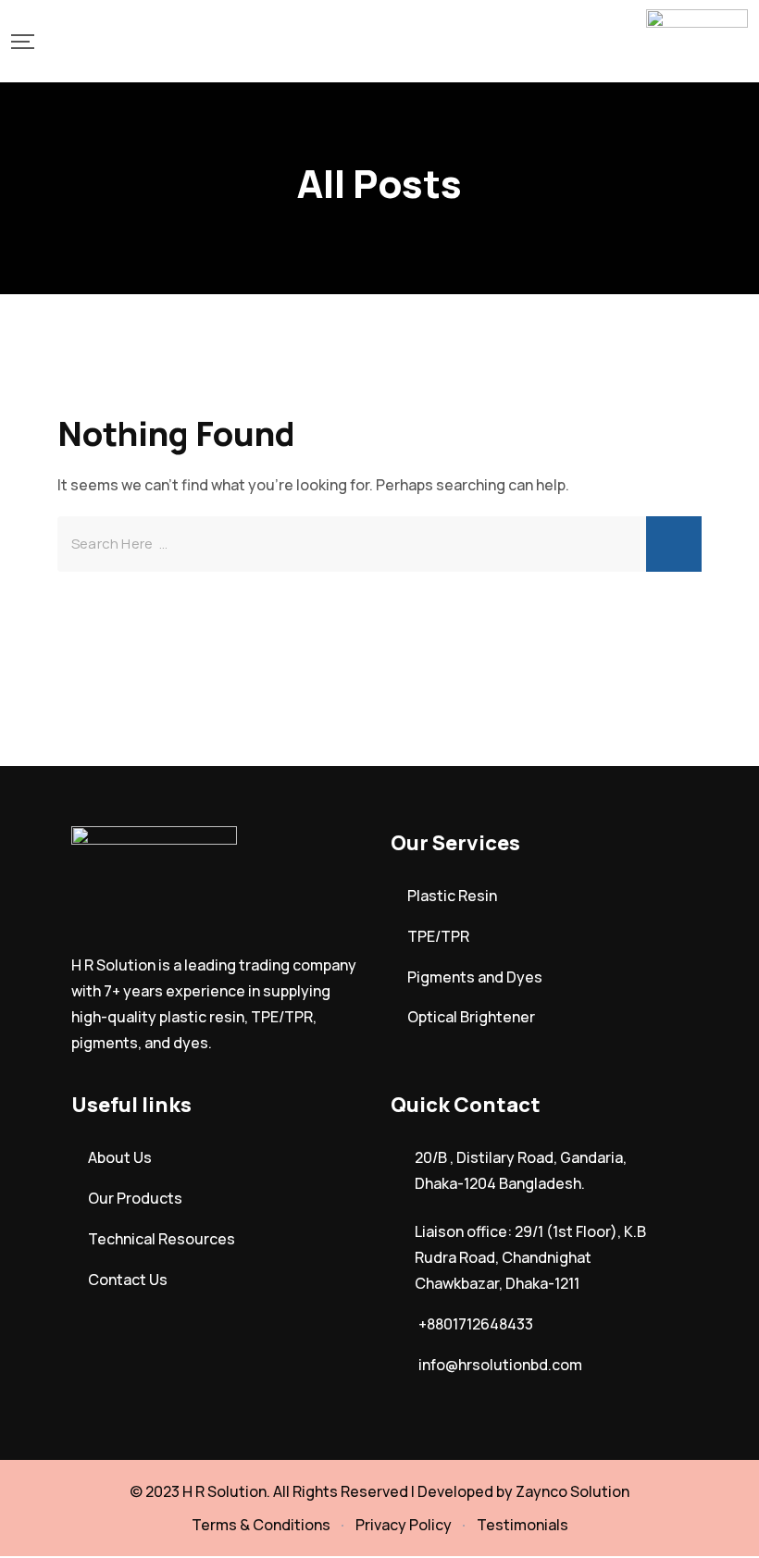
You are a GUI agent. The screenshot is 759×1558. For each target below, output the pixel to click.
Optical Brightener (471, 1017)
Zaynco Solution (572, 1491)
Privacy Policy (403, 1525)
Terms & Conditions (261, 1525)
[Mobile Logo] (697, 41)
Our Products (135, 1198)
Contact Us (128, 1279)
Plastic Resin (452, 895)
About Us (120, 1157)
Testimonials (522, 1525)
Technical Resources (161, 1239)
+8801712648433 (475, 1324)
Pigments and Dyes (474, 977)
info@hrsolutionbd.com (500, 1364)
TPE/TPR (438, 936)
